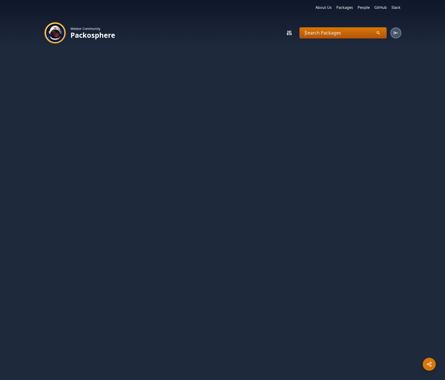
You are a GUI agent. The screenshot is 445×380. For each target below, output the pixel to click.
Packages (344, 7)
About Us (323, 7)
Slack (395, 7)
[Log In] (395, 33)
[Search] (289, 32)
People (364, 7)
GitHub (380, 7)
